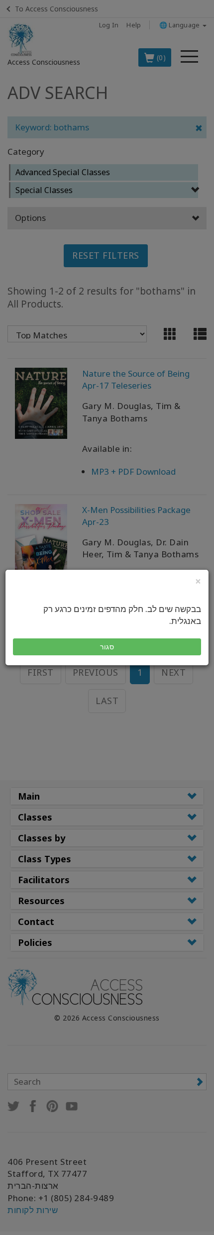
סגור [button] (107, 646)
